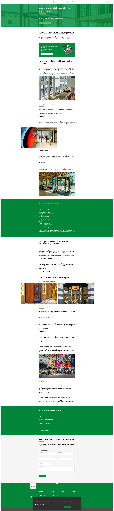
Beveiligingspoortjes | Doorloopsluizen (55, 493)
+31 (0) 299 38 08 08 (33, 496)
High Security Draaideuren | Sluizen (55, 495)
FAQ (67, 1)
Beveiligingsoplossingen (42, 495)
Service (54, 1)
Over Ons (73, 1)
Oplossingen (40, 1)
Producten (47, 1)
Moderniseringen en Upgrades (66, 495)
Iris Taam (40, 444)
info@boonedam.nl (32, 497)
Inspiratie (61, 1)
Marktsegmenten (41, 493)
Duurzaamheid (75, 495)
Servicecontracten (64, 493)
